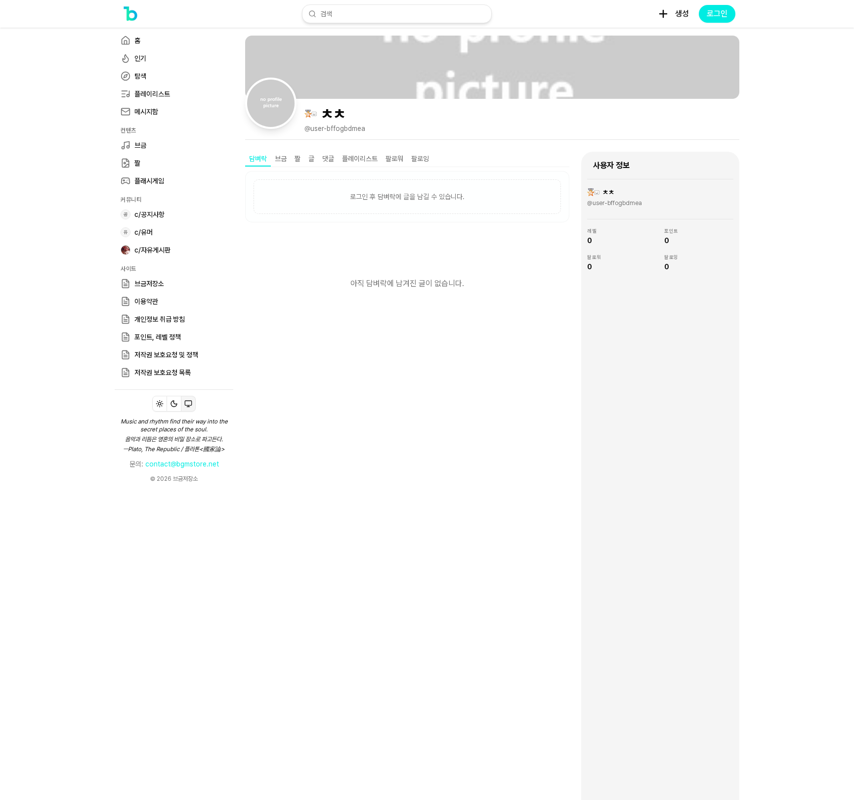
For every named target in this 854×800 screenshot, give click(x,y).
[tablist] (407, 159)
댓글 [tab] (328, 159)
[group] (174, 404)
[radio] (159, 404)
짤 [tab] (297, 159)
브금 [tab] (281, 159)
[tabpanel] (407, 250)
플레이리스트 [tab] (360, 159)
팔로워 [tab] (394, 159)
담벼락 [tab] (258, 159)
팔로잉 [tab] (420, 159)
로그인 (717, 13)
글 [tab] (311, 159)
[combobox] (402, 14)
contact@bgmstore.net (182, 464)
